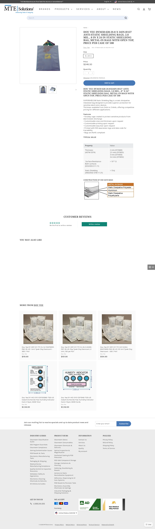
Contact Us (83, 440)
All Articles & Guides (37, 484)
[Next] (75, 89)
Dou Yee (86, 47)
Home (85, 27)
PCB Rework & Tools (37, 453)
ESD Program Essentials (39, 445)
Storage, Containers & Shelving (62, 464)
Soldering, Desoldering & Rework (63, 469)
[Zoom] (48, 55)
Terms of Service (109, 448)
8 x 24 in (88, 56)
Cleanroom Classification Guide (39, 441)
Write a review (94, 224)
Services (83, 9)
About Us (82, 445)
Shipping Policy (108, 445)
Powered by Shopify (108, 524)
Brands (45, 9)
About (102, 9)
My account (83, 451)
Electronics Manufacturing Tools (40, 457)
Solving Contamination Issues (41, 450)
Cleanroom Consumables (63, 442)
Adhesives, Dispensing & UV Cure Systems (64, 479)
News (117, 9)
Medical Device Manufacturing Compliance (40, 465)
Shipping (86, 78)
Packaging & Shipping (38, 461)
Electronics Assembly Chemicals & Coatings (62, 487)
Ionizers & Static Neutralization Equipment (63, 474)
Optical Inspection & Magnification (62, 451)
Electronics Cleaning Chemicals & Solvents (38, 480)
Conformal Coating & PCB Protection (63, 456)
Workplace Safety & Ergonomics (37, 475)
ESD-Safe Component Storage (65, 460)
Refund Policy (108, 442)
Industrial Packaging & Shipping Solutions (62, 492)
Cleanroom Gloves (61, 440)
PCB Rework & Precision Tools (65, 483)
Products (63, 9)
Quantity (87, 69)
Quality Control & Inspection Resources (40, 470)
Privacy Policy (108, 440)
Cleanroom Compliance (38, 447)
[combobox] (77, 18)
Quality (81, 448)
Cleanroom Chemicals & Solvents (63, 447)
